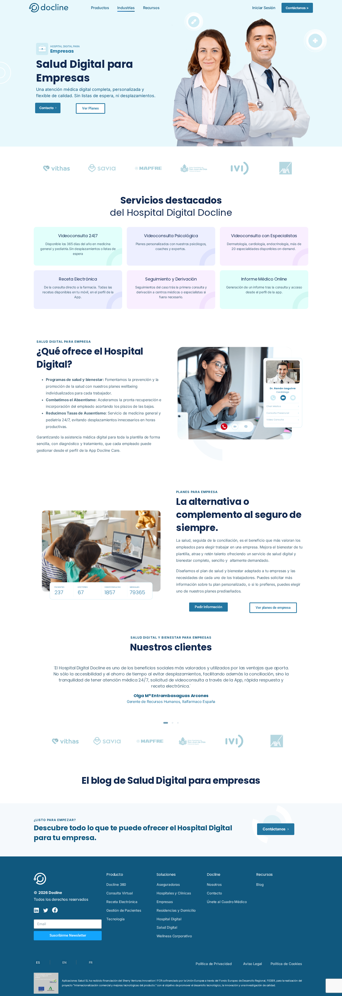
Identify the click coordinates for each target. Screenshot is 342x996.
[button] (90, 108)
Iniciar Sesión (263, 7)
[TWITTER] (45, 910)
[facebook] (55, 910)
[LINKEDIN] (36, 910)
